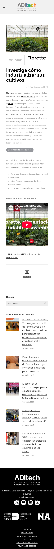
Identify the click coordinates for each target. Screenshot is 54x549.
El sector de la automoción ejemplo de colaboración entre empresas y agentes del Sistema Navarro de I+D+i (35, 390)
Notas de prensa (35, 87)
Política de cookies (27, 546)
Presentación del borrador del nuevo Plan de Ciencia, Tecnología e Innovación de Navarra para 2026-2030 (34, 364)
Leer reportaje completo (20, 150)
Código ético (27, 533)
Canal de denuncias (27, 536)
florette (16, 254)
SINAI (45, 87)
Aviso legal (27, 539)
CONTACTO (27, 529)
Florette (9, 93)
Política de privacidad (27, 543)
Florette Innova (27, 97)
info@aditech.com (27, 497)
